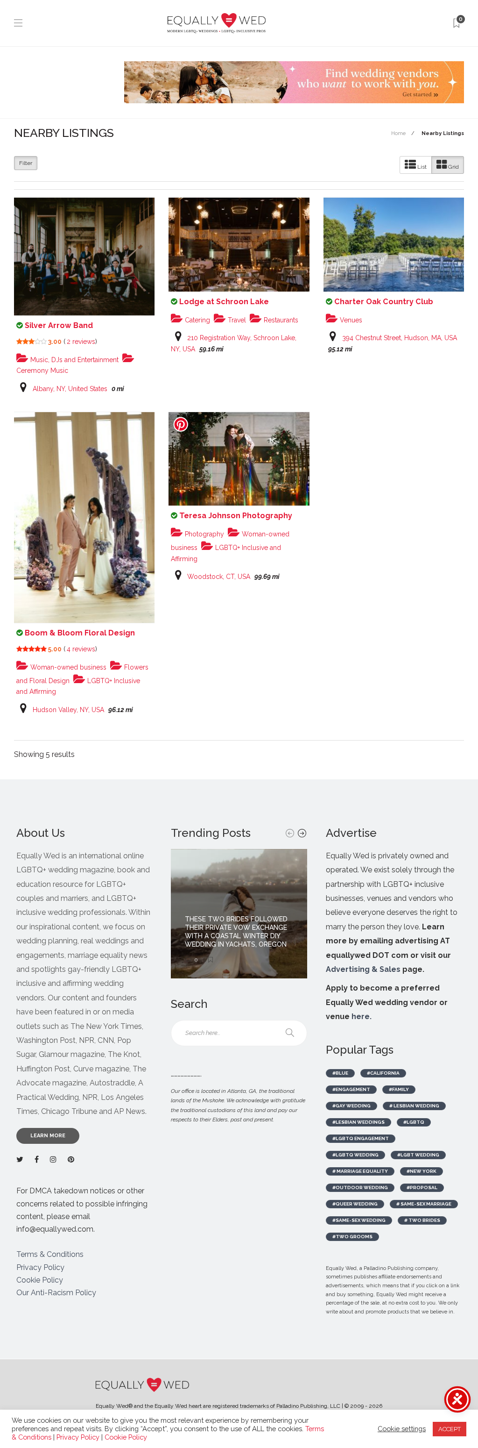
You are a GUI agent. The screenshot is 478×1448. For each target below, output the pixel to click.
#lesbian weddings (358, 1122)
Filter (25, 163)
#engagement (351, 1089)
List (421, 167)
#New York (421, 1171)
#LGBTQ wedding (355, 1154)
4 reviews (81, 649)
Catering (196, 320)
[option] (239, 913)
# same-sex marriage (423, 1203)
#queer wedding (355, 1203)
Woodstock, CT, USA (218, 576)
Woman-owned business (67, 667)
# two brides (422, 1220)
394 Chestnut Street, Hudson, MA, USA (399, 338)
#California (383, 1073)
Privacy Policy (40, 1267)
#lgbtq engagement (360, 1138)
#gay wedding (351, 1105)
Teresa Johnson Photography (235, 515)
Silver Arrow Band (59, 325)
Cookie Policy (39, 1280)
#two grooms (352, 1236)
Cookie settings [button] (402, 1429)
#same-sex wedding (359, 1220)
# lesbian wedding (414, 1105)
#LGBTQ (413, 1122)
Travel (236, 320)
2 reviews (81, 341)
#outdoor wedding (360, 1187)
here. (361, 1016)
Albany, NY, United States (70, 388)
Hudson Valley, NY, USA (68, 709)
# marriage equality (360, 1171)
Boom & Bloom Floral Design (80, 632)
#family (399, 1089)
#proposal (422, 1187)
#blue (340, 1073)
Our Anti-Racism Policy (56, 1292)
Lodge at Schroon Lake (224, 301)
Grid (453, 167)
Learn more (47, 1136)
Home (398, 133)
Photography (203, 534)
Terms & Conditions (50, 1254)
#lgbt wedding (418, 1154)
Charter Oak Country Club (383, 301)
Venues (350, 320)
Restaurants (280, 320)
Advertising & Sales (363, 969)
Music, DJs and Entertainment (73, 360)
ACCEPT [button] (449, 1429)
